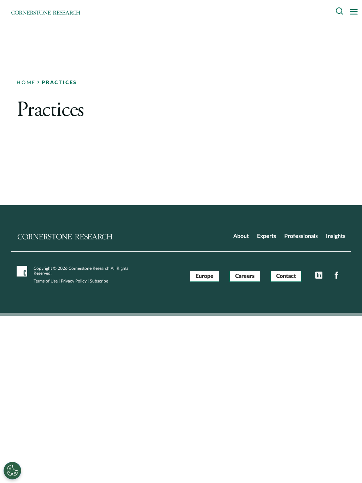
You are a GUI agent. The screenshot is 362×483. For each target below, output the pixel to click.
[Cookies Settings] (12, 470)
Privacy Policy (74, 281)
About (241, 236)
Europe (204, 276)
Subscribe (99, 281)
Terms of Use (46, 281)
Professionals (301, 236)
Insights (335, 236)
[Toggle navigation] (355, 12)
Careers (245, 276)
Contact (286, 276)
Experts (266, 236)
